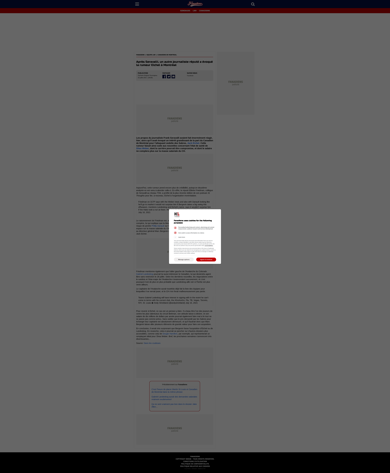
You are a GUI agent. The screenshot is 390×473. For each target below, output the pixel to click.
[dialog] (195, 236)
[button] (195, 237)
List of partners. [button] (209, 245)
